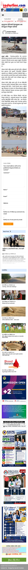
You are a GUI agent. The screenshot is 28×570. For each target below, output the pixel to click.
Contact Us (4, 568)
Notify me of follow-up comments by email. (13, 213)
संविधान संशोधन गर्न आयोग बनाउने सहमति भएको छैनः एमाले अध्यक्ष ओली (12, 354)
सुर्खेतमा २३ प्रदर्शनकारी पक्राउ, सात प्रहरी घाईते (13, 250)
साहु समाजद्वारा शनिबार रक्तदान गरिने (9, 371)
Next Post (6, 231)
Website (5, 203)
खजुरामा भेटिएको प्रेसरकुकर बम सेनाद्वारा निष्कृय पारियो (11, 25)
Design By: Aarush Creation (16, 568)
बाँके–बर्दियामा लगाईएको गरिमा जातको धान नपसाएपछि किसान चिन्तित (12, 337)
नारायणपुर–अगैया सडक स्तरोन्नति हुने (9, 286)
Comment (6, 173)
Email (5, 196)
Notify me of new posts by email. (12, 220)
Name (5, 190)
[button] (23, 15)
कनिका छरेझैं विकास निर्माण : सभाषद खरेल (10, 319)
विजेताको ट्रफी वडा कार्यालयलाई (8, 303)
